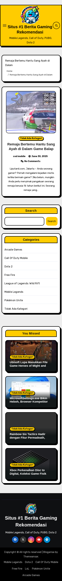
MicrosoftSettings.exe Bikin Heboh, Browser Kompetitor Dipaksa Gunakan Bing (29, 402)
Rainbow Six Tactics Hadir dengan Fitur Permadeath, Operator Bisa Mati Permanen (30, 438)
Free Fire (9, 274)
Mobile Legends (13, 291)
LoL (27, 568)
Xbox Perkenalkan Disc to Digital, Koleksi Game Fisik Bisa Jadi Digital (28, 474)
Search (31, 210)
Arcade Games (13, 249)
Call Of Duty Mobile (16, 258)
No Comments (32, 161)
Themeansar (30, 556)
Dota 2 (8, 266)
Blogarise (48, 552)
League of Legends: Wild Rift (22, 283)
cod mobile (19, 156)
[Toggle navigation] (4, 25)
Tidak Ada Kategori (31, 138)
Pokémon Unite (13, 300)
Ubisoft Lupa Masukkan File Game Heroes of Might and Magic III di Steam (29, 366)
